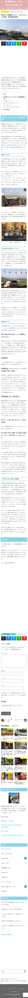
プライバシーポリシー (10, 8)
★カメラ (5, 863)
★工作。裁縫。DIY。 (8, 886)
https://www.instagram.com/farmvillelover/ (12, 835)
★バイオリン (6, 848)
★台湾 (13, 634)
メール (3, 678)
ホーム (2, 8)
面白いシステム (8, 101)
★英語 (4, 891)
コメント (4, 653)
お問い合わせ (15, 991)
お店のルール (7, 105)
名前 (3, 671)
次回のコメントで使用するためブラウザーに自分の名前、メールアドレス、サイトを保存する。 (13, 695)
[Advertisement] (14, 61)
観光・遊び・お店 (5, 11)
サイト (3, 685)
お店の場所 (5, 109)
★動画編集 (6, 867)
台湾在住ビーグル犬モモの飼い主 (14, 3)
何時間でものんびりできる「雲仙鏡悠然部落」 (13, 97)
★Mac (4, 872)
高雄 (18, 634)
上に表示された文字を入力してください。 (12, 705)
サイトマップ (19, 8)
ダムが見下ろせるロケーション (11, 103)
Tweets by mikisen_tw (7, 934)
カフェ (23, 634)
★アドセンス (6, 882)
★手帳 (4, 877)
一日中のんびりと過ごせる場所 (11, 107)
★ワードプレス (7, 853)
